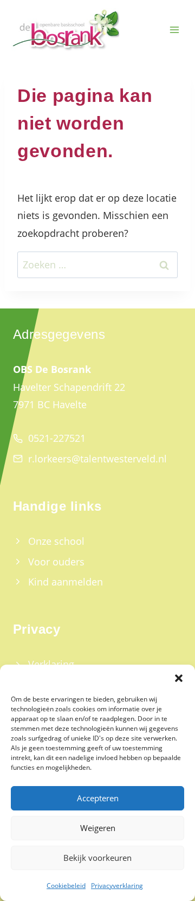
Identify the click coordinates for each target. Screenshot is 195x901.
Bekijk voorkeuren (97, 857)
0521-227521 (57, 438)
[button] (178, 678)
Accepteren (98, 798)
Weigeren (97, 827)
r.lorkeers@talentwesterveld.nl (97, 458)
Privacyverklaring (117, 885)
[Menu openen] (174, 30)
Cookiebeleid (66, 885)
